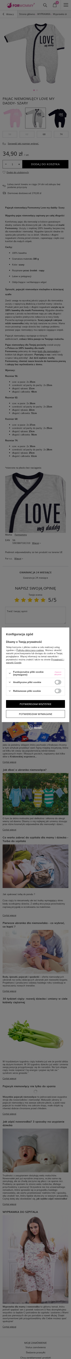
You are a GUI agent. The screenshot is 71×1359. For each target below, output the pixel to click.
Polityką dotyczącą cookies (30, 650)
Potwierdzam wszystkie (35, 704)
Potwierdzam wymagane (35, 714)
